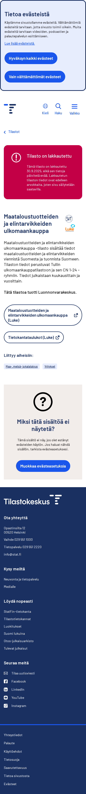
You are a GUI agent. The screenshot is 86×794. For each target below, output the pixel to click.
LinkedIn (14, 689)
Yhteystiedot (13, 735)
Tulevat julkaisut (15, 648)
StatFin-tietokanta (17, 611)
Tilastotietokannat (17, 619)
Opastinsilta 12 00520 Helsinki (15, 530)
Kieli (45, 113)
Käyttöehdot (13, 751)
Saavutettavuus (15, 768)
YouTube (14, 697)
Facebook (15, 681)
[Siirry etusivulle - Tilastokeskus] (10, 109)
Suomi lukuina (14, 633)
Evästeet (10, 784)
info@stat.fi (12, 554)
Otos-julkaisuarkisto (19, 641)
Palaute (9, 743)
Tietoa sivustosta (16, 776)
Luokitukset (13, 626)
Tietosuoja (11, 759)
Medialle (10, 586)
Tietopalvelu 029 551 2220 (23, 547)
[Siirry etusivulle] (33, 500)
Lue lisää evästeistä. (20, 43)
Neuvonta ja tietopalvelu (21, 579)
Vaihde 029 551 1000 (18, 539)
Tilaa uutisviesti (19, 673)
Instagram (15, 706)
